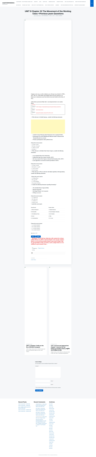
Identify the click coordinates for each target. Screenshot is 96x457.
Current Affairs (60, 1)
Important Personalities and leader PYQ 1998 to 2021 (44, 112)
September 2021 (52, 440)
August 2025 (51, 417)
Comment (37, 366)
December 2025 (51, 411)
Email (52, 384)
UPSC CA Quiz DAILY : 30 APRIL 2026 (24, 409)
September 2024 (52, 422)
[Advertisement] (48, 126)
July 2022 (50, 425)
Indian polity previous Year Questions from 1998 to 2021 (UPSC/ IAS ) (41, 405)
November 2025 (52, 413)
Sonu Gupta (38, 408)
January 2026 (51, 410)
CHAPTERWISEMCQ (8, 3)
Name (52, 380)
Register (36, 1)
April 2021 (50, 448)
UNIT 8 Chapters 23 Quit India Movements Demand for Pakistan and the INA (48, 106)
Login (40, 1)
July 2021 (50, 443)
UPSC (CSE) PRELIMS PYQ (69, 1)
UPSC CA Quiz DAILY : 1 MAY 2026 (24, 405)
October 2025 (51, 414)
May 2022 (50, 428)
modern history (52, 1)
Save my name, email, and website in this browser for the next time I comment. (48, 387)
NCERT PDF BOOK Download (80, 1)
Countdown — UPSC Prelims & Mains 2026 (24, 1)
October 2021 (51, 439)
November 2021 (51, 437)
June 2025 (51, 420)
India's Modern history (39, 109)
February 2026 (51, 408)
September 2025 (52, 416)
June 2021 (51, 445)
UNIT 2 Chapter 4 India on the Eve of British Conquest (35, 346)
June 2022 (51, 426)
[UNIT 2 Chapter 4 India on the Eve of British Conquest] (36, 304)
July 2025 (50, 419)
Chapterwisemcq (45, 15)
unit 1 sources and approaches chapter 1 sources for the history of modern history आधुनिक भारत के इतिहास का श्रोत (60, 348)
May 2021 (50, 446)
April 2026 (51, 405)
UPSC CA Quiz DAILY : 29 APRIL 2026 (24, 411)
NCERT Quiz (45, 1)
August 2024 (51, 423)
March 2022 (51, 431)
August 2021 (51, 442)
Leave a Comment (59, 15)
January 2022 (51, 434)
